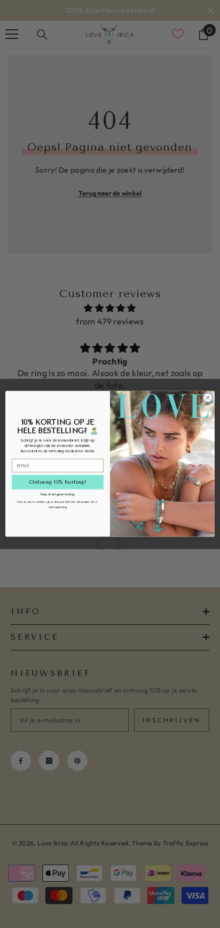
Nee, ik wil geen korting (58, 494)
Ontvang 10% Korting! (57, 482)
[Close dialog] (208, 398)
